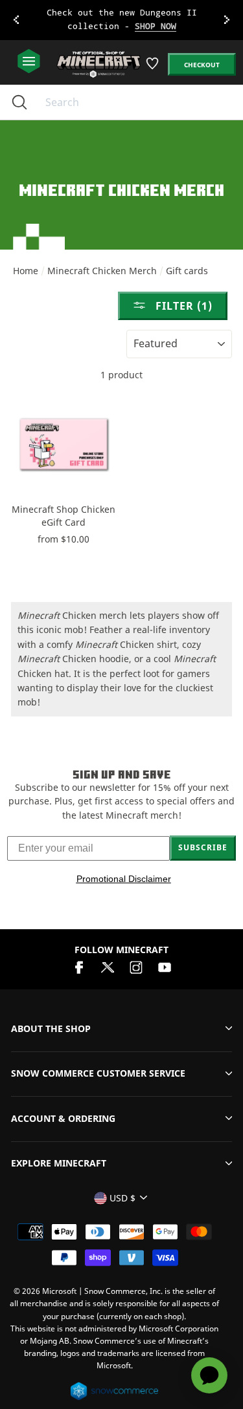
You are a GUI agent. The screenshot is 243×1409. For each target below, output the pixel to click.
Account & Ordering (63, 1118)
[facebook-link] (79, 966)
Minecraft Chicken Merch (102, 270)
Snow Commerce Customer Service (98, 1073)
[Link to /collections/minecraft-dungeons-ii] (121, 20)
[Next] (227, 20)
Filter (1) (182, 306)
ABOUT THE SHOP (51, 1028)
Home (25, 270)
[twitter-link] (107, 966)
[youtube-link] (164, 966)
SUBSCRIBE (202, 847)
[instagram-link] (136, 966)
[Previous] (16, 20)
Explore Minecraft (58, 1163)
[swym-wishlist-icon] (153, 68)
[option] (121, 20)
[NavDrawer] (28, 61)
